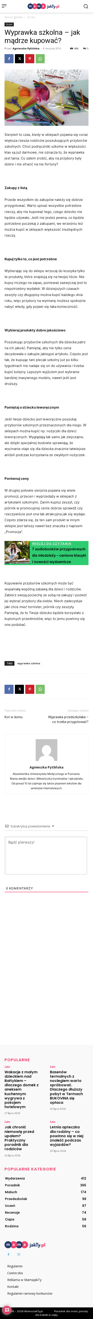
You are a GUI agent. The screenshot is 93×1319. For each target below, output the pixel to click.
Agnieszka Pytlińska (26, 48)
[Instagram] (19, 1254)
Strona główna (14, 17)
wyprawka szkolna (28, 663)
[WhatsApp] (40, 58)
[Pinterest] (29, 58)
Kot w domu (14, 717)
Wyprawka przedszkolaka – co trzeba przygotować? (68, 719)
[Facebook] (9, 58)
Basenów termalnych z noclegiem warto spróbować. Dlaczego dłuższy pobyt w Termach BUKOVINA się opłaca (66, 1087)
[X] (19, 58)
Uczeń (31, 17)
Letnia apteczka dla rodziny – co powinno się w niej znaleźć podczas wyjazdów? (66, 1135)
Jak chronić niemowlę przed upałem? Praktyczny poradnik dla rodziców (19, 1138)
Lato (7, 1066)
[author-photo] (46, 761)
